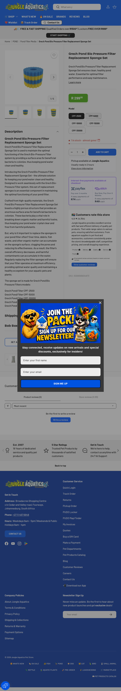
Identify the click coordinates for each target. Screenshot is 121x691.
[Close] (100, 302)
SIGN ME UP (60, 383)
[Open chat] (5, 685)
